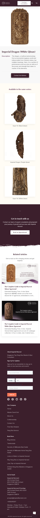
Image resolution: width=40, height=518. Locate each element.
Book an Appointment (20, 232)
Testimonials (11, 443)
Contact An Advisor (20, 75)
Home (9, 409)
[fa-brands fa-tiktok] (25, 399)
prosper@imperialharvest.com (17, 498)
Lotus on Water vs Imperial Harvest (18, 456)
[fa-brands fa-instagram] (12, 399)
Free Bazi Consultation (24, 3)
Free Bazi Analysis (13, 427)
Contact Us (11, 423)
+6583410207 (11, 501)
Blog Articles (11, 440)
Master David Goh (13, 412)
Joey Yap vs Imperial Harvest (16, 463)
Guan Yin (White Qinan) (20, 198)
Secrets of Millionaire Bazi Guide (17, 447)
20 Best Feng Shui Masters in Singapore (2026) (20, 468)
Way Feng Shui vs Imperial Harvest (18, 460)
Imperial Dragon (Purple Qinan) (20, 162)
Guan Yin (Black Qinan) (20, 126)
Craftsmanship (11, 419)
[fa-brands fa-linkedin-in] (21, 399)
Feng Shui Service (13, 430)
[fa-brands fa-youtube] (17, 399)
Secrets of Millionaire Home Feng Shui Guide (19, 451)
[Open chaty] (34, 513)
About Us (10, 416)
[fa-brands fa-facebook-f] (8, 399)
